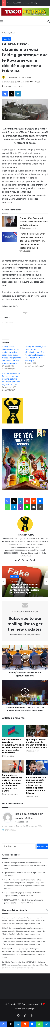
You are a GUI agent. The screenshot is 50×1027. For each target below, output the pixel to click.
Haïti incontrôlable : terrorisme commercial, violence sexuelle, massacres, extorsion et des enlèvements (13, 746)
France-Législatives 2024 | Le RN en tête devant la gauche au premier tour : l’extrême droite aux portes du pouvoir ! (32, 241)
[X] (23, 560)
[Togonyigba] (25, 12)
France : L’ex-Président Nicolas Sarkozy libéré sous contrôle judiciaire (33, 221)
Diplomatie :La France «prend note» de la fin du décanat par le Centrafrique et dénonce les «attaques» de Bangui (12, 783)
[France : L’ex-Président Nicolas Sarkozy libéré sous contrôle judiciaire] (9, 221)
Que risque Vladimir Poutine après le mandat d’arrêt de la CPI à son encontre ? (37, 743)
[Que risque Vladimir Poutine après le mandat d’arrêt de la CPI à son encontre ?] (37, 731)
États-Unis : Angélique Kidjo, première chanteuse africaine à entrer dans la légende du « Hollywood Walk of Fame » (26, 865)
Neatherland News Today (11, 949)
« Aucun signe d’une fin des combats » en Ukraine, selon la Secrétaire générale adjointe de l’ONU (11, 379)
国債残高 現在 (7, 928)
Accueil (6, 33)
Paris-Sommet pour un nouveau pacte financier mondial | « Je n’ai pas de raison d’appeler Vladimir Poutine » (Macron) (36, 785)
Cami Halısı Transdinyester (11, 962)
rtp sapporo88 (7, 938)
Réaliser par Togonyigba (25, 1008)
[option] (25, 581)
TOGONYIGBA (11, 77)
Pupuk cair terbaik (8, 918)
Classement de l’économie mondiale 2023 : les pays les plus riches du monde (25, 589)
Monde (12, 33)
